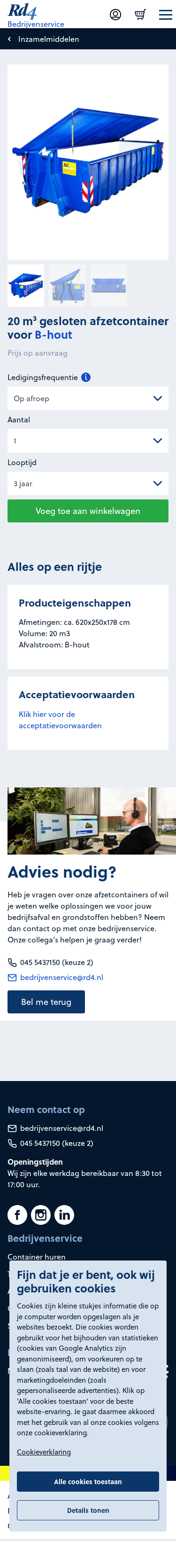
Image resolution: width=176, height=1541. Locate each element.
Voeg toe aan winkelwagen (88, 511)
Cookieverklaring (44, 1452)
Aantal (19, 419)
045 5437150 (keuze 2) (55, 1143)
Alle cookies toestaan (88, 1481)
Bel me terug (46, 1002)
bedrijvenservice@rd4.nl (60, 977)
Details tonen (88, 1510)
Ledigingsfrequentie (44, 377)
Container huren (37, 1257)
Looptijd (22, 462)
